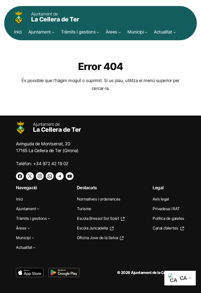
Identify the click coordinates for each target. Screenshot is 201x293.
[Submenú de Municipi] (146, 32)
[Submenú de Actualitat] (174, 32)
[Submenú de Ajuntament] (53, 32)
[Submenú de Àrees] (119, 32)
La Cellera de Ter (55, 17)
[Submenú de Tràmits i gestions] (98, 32)
